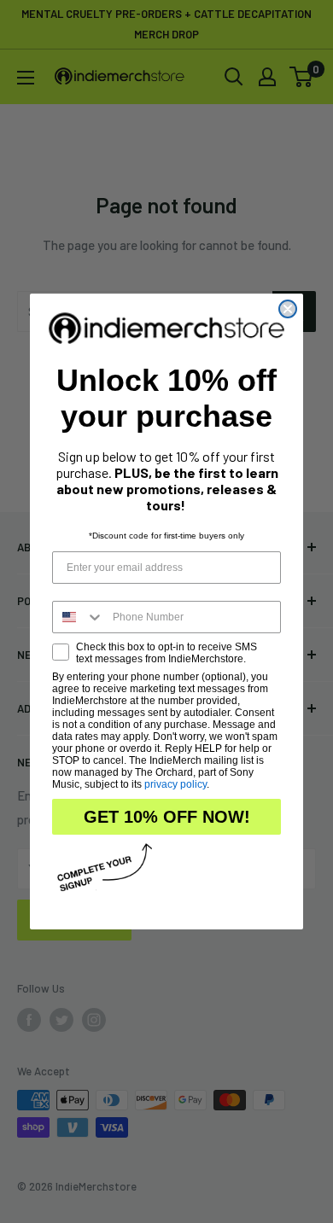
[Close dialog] (287, 308)
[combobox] (78, 617)
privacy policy (175, 784)
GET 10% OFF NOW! (167, 816)
